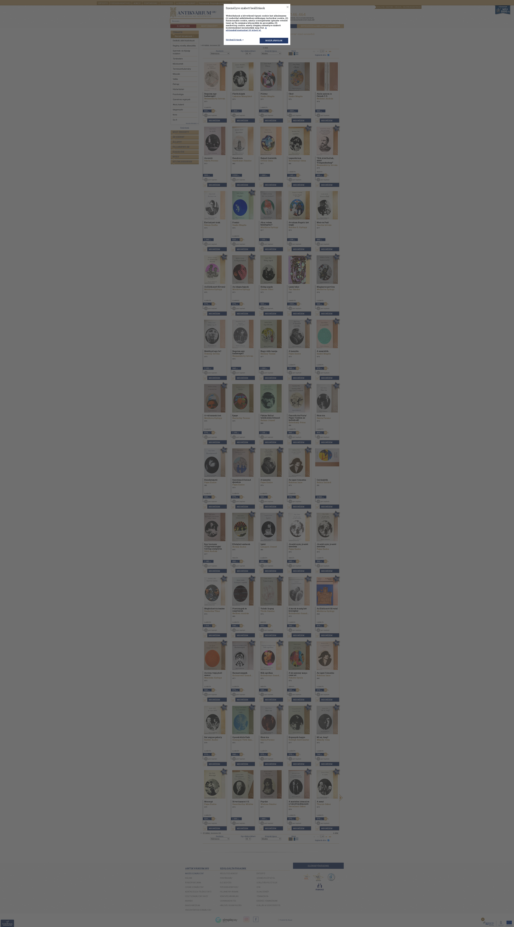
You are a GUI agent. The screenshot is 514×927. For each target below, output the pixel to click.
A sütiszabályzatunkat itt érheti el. (246, 29)
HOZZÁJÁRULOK (273, 40)
